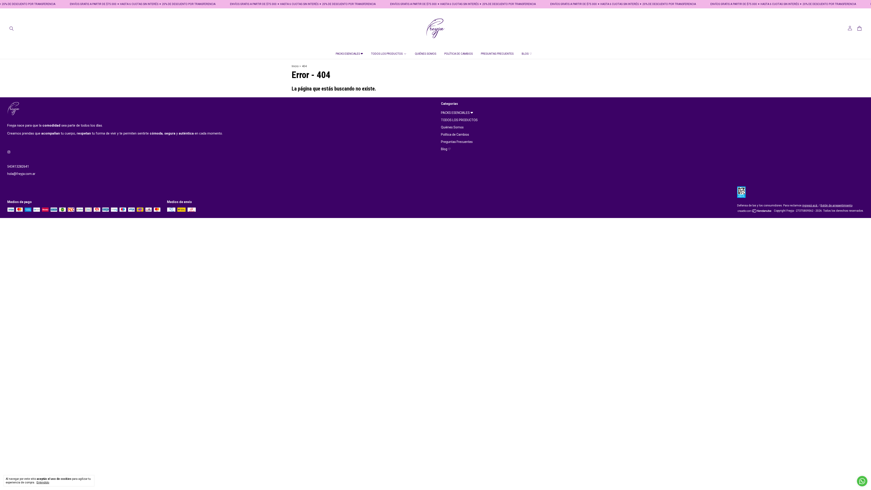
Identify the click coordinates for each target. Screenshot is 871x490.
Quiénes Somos (425, 53)
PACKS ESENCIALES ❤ (349, 53)
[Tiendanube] (754, 211)
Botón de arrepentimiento (836, 205)
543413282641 (18, 166)
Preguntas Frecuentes (497, 53)
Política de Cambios (458, 53)
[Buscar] (11, 28)
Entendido (43, 482)
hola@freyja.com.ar (21, 174)
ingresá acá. (810, 205)
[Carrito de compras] (859, 28)
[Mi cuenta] (849, 28)
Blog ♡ (527, 53)
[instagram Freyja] (8, 152)
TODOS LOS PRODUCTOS (387, 53)
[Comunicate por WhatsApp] (862, 481)
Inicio (295, 66)
